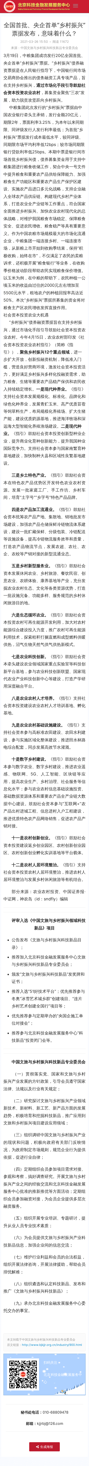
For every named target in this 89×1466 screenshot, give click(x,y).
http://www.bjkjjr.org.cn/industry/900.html (52, 1345)
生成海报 (46, 1447)
